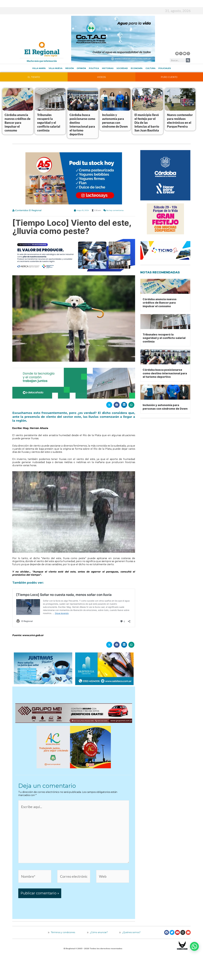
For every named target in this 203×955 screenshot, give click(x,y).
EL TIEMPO (34, 77)
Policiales (164, 68)
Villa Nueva (55, 68)
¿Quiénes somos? (131, 932)
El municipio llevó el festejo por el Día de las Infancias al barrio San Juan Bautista (146, 122)
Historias (108, 68)
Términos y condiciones (62, 932)
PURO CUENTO (169, 77)
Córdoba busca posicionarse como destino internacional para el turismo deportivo (165, 373)
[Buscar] (188, 60)
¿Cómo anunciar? (99, 932)
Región (69, 68)
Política (94, 68)
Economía (137, 68)
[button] (194, 946)
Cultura (150, 68)
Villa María (39, 68)
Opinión (81, 68)
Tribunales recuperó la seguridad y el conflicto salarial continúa (48, 122)
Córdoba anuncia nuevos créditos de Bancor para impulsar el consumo (17, 122)
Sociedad (122, 68)
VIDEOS (101, 77)
